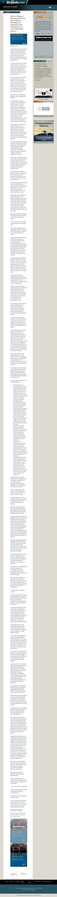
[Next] (48, 57)
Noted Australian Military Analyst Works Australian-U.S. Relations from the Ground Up (18, 815)
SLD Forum (29, 882)
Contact (11, 881)
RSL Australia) (19, 64)
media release (16, 94)
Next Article (23, 873)
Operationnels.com (46, 881)
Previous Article (13, 874)
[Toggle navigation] (3, 2)
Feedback (17, 881)
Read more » (38, 80)
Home (6, 881)
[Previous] (39, 57)
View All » (50, 12)
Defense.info (37, 881)
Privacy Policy (22, 882)
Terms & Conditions (36, 895)
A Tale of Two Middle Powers (41, 65)
